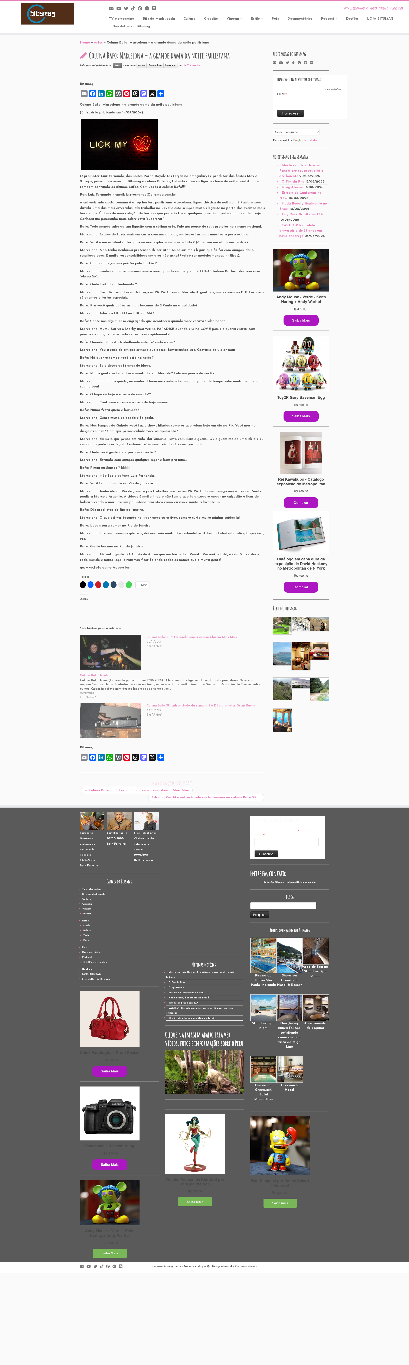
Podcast (328, 18)
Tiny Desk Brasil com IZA (302, 214)
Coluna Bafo (154, 65)
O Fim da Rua (293, 181)
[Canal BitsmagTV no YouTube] (120, 9)
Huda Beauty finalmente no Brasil (188, 998)
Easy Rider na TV (117, 833)
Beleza (87, 931)
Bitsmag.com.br (172, 1266)
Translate (309, 140)
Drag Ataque (292, 187)
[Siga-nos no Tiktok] (134, 9)
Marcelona (170, 65)
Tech (86, 935)
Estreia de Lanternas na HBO (186, 993)
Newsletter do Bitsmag (131, 26)
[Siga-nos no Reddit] (148, 9)
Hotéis (87, 914)
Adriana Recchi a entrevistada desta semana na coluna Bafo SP (206, 797)
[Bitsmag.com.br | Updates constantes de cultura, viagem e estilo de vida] (47, 14)
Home (85, 42)
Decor (87, 940)
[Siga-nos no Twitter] (127, 9)
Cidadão (211, 18)
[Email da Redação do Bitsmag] (112, 9)
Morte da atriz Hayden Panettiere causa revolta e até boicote (301, 171)
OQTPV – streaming (95, 962)
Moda (86, 926)
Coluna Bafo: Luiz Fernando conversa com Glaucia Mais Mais (192, 637)
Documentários (299, 18)
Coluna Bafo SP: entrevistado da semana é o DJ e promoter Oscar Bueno (201, 705)
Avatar (141, 65)
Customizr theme (245, 1266)
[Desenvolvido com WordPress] (208, 1265)
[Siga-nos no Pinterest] (141, 9)
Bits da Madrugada (159, 18)
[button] (282, 626)
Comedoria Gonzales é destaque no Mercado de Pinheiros (87, 844)
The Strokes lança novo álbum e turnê (191, 1018)
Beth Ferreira (191, 65)
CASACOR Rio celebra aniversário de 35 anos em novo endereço (300, 231)
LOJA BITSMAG (380, 18)
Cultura (189, 18)
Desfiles (352, 18)
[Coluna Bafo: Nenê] (174, 686)
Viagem (233, 18)
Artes (98, 42)
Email (282, 94)
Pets (275, 18)
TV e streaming (121, 18)
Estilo (256, 18)
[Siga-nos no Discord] (155, 9)
